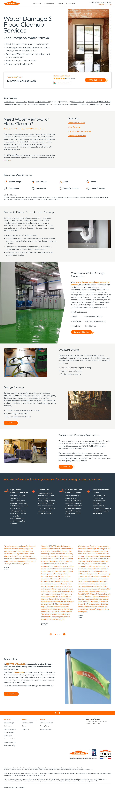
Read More (10, 694)
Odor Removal (18, 199)
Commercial (49, 4)
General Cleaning (9, 745)
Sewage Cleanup (9, 197)
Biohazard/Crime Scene (24, 197)
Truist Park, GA (9, 102)
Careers (24, 726)
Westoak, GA (44, 102)
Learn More (10, 423)
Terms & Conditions (46, 723)
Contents (56, 199)
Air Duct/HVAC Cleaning (58, 197)
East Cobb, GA (21, 102)
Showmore (7, 161)
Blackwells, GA (104, 102)
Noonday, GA (33, 102)
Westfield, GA (47, 104)
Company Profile (27, 723)
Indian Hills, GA (59, 104)
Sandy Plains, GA (92, 102)
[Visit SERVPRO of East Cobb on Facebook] (59, 713)
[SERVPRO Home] (12, 3)
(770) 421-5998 (104, 4)
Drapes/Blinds (8, 199)
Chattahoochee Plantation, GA (76, 104)
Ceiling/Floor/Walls (86, 197)
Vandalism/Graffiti (46, 199)
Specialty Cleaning (10, 742)
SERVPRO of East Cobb (15, 664)
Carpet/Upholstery (73, 197)
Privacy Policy (44, 726)
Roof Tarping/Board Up (32, 199)
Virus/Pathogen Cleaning (40, 197)
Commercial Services (76, 122)
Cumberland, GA (78, 102)
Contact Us (70, 4)
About (60, 4)
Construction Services (77, 135)
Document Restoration (100, 197)
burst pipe (19, 672)
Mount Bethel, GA (34, 104)
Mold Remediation (10, 729)
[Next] (64, 634)
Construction (8, 736)
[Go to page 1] (55, 634)
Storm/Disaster (9, 732)
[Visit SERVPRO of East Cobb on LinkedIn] (55, 713)
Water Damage (9, 723)
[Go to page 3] (60, 634)
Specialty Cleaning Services (79, 131)
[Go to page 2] (58, 634)
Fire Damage (8, 726)
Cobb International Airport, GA (15, 104)
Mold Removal (74, 127)
